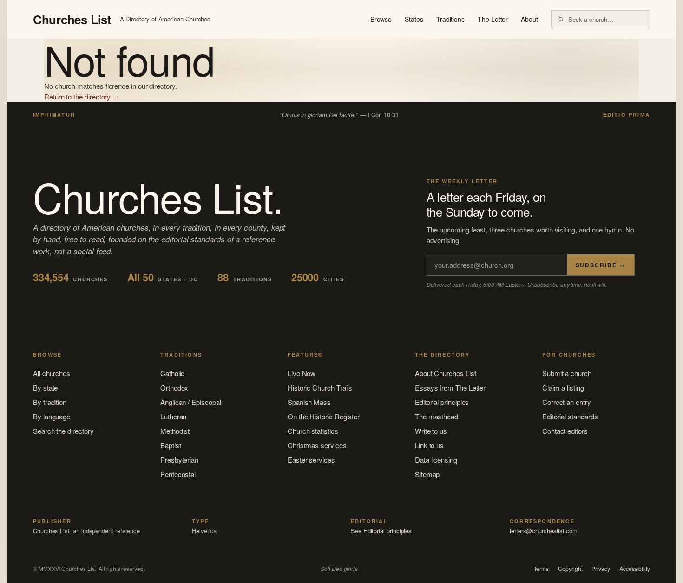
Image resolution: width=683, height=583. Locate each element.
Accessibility (634, 568)
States (414, 19)
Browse (381, 19)
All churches (51, 373)
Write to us (431, 431)
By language (51, 416)
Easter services (311, 459)
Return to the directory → (81, 96)
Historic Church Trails (320, 387)
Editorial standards (570, 416)
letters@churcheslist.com (544, 530)
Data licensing (436, 459)
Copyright (570, 568)
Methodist (175, 431)
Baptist (170, 445)
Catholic (172, 373)
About (529, 19)
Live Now (301, 373)
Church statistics (313, 431)
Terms (541, 568)
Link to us (429, 445)
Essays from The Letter (450, 387)
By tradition (49, 402)
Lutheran (173, 416)
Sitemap (427, 474)
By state (45, 387)
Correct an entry (566, 402)
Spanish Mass (309, 402)
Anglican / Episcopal (190, 402)
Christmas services (317, 445)
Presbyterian (179, 459)
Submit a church (566, 373)
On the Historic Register (324, 416)
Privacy (600, 568)
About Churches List (445, 373)
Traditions (450, 19)
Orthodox (174, 387)
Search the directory (63, 431)
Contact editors (565, 431)
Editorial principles (442, 402)
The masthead (436, 416)
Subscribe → (601, 265)
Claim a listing (563, 387)
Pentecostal (178, 474)
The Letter (493, 19)
